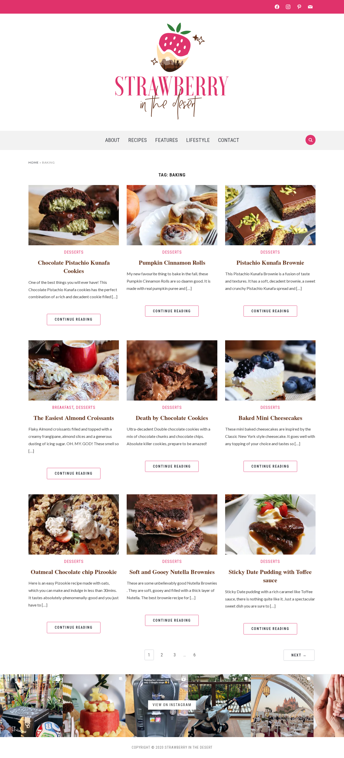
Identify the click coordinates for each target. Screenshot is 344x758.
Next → (299, 655)
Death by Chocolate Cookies (172, 417)
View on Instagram (172, 705)
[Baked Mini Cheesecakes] (270, 369)
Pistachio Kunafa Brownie (270, 262)
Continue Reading (74, 319)
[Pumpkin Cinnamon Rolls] (172, 214)
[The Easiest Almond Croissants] (73, 369)
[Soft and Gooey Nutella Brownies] (172, 523)
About (112, 140)
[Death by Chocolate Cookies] (172, 369)
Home (33, 162)
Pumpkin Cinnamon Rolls (172, 262)
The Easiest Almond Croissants (73, 417)
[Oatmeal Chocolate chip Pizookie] (73, 523)
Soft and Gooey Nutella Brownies (172, 571)
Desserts (74, 252)
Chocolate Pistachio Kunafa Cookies (74, 266)
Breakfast (63, 407)
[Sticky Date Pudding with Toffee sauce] (270, 523)
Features (166, 140)
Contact (228, 140)
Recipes (137, 140)
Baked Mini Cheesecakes (270, 417)
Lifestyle (198, 140)
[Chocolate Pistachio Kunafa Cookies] (73, 214)
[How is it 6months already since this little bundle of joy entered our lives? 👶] (94, 705)
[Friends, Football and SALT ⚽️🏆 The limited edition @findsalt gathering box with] (31, 705)
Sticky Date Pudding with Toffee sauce (270, 576)
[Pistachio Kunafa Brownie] (270, 214)
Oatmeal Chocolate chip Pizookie (74, 571)
